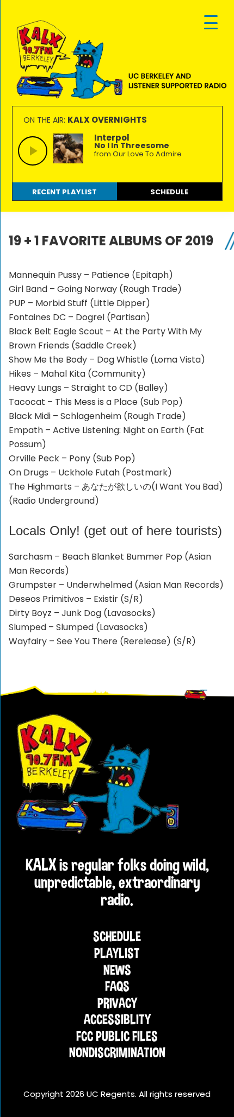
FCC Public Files (117, 1036)
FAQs (117, 986)
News (117, 970)
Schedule (117, 936)
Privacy (117, 1003)
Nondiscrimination (117, 1052)
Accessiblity (117, 1019)
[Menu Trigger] (211, 23)
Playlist (117, 953)
